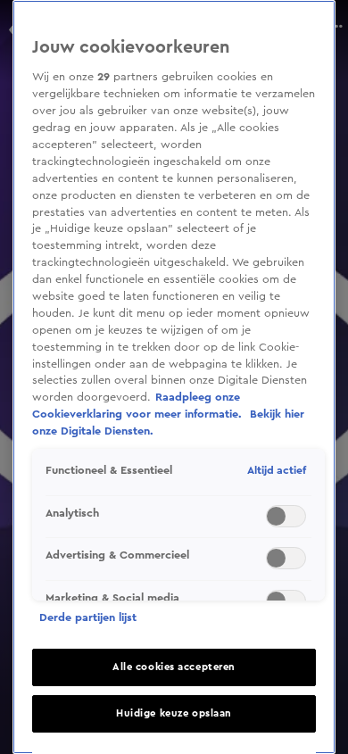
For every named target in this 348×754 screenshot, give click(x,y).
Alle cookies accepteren (174, 667)
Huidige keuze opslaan (174, 713)
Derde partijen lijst (88, 617)
